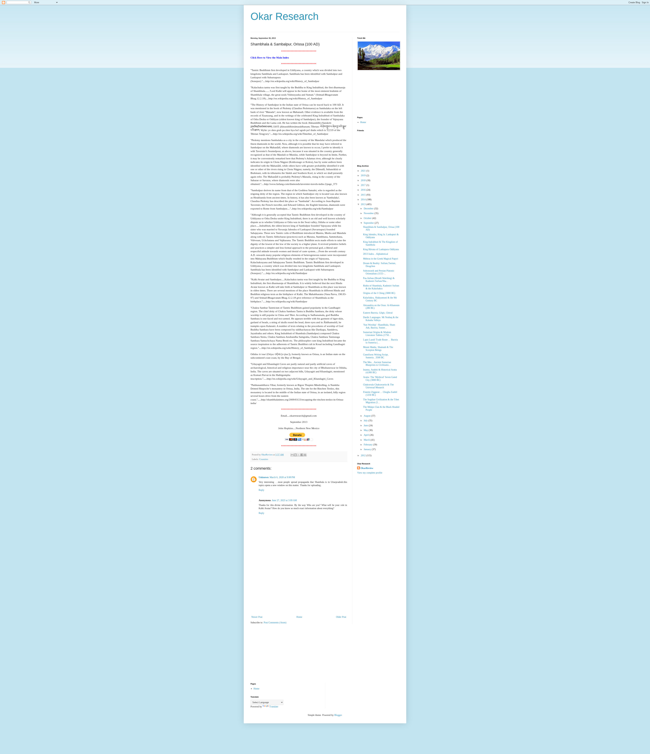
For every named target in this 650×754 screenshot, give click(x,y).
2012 (363, 455)
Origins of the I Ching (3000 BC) (379, 293)
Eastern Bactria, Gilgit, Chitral (378, 312)
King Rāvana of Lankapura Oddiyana (381, 249)
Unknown (264, 477)
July (366, 420)
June (366, 425)
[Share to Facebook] (302, 455)
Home (299, 617)
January (368, 449)
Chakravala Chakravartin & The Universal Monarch (378, 386)
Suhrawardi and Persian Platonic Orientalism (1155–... (378, 272)
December (369, 208)
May (366, 430)
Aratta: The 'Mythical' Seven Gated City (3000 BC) (380, 378)
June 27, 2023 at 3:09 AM (284, 500)
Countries (263, 459)
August (367, 416)
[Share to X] (298, 455)
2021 (363, 170)
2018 (363, 180)
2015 (363, 195)
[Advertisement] (298, 589)
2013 (363, 204)
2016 (363, 190)
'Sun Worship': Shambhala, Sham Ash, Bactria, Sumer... (379, 326)
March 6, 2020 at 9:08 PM (282, 477)
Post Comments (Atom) (275, 622)
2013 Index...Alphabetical (375, 254)
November (369, 213)
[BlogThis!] (295, 455)
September (369, 223)
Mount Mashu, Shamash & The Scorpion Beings (378, 348)
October (368, 218)
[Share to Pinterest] (305, 455)
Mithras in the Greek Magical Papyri (380, 258)
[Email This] (292, 455)
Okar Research (285, 16)
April (367, 435)
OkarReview (367, 468)
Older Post (341, 617)
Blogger (338, 715)
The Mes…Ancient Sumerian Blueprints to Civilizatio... (377, 363)
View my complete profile (369, 472)
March (367, 440)
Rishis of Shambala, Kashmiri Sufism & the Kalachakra (381, 287)
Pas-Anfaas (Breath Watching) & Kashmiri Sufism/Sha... (379, 279)
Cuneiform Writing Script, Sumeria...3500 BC (375, 356)
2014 (363, 199)
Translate (273, 706)
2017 (363, 185)
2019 (363, 175)
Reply (261, 490)
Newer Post (256, 617)
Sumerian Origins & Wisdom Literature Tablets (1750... (377, 333)
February (368, 444)
